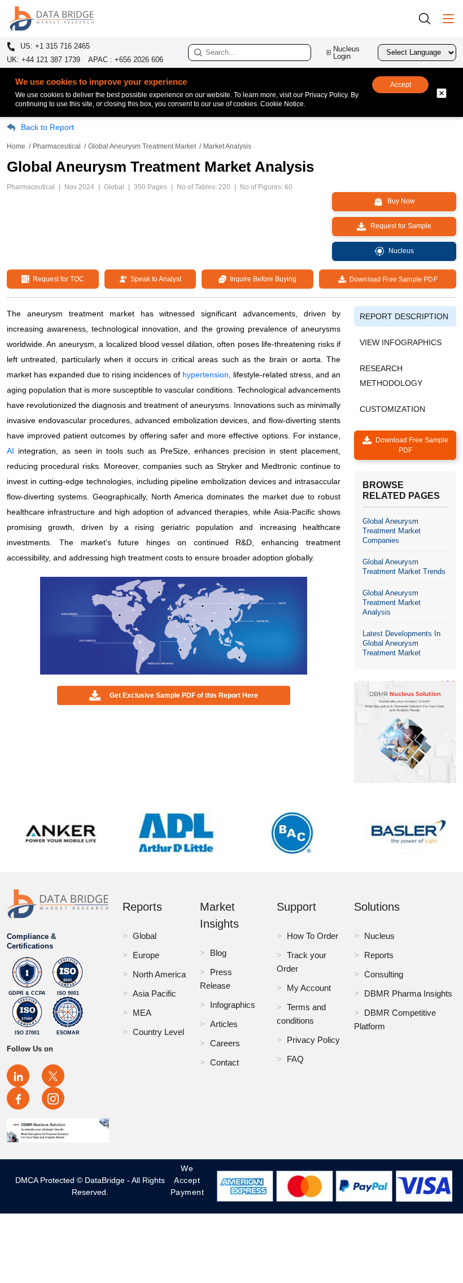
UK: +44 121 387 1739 (43, 59)
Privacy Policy (313, 1040)
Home (16, 146)
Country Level (158, 1032)
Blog (218, 953)
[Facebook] (18, 1098)
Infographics (232, 1005)
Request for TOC (56, 279)
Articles (224, 1024)
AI (10, 450)
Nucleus (379, 936)
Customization (392, 409)
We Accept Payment (187, 1186)
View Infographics (401, 342)
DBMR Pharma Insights (408, 993)
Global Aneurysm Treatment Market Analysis (391, 602)
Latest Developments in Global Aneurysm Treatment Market (401, 643)
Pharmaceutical (57, 146)
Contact (224, 1062)
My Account (309, 988)
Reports (379, 955)
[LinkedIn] (18, 1075)
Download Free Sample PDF (391, 279)
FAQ (295, 1059)
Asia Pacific (154, 993)
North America (159, 974)
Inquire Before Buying (261, 279)
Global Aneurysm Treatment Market (142, 146)
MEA (142, 1012)
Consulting (383, 974)
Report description (404, 316)
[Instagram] (53, 1098)
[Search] (428, 18)
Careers (225, 1043)
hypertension (205, 374)
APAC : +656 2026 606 (125, 59)
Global (144, 936)
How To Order (312, 936)
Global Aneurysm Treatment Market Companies (391, 531)
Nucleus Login (346, 52)
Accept (400, 85)
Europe (146, 955)
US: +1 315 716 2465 (54, 46)
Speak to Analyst (154, 279)
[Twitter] (53, 1075)
